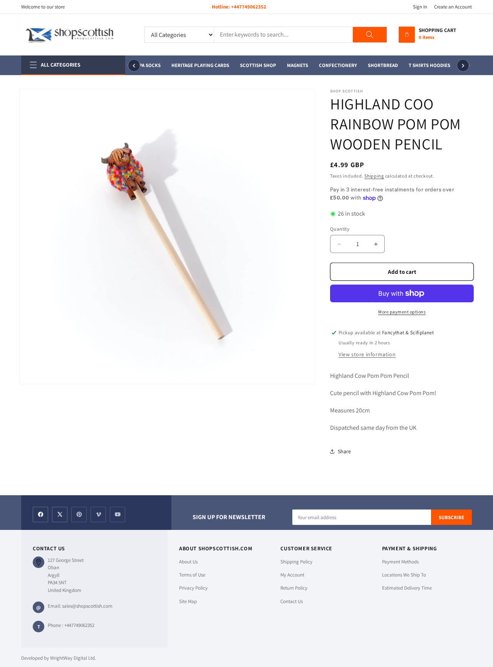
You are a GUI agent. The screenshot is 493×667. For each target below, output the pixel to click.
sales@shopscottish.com (87, 606)
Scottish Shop (257, 65)
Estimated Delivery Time (407, 588)
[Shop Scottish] (77, 34)
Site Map (188, 601)
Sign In (420, 6)
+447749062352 (248, 6)
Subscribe (451, 517)
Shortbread (382, 65)
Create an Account (453, 6)
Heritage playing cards (199, 65)
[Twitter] (59, 514)
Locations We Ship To (404, 574)
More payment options (402, 312)
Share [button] (344, 451)
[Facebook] (40, 514)
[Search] (370, 34)
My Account (292, 574)
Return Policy (293, 588)
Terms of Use (192, 574)
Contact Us (291, 601)
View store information (367, 354)
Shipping (374, 176)
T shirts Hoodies (428, 65)
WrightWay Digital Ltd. (73, 658)
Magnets (296, 65)
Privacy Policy (193, 588)
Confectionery (337, 65)
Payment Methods (400, 561)
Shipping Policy (296, 561)
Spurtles (471, 65)
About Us (188, 561)
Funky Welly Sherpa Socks (126, 65)
